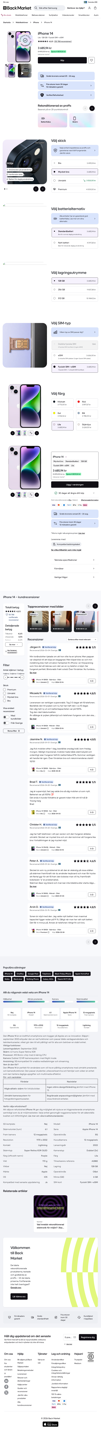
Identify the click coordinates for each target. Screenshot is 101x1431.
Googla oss (16, 1287)
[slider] (5, 677)
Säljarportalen (23, 1366)
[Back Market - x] (6, 1392)
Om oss (7, 1359)
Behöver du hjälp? (76, 8)
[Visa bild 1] (4, 189)
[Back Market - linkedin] (6, 1381)
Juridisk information (59, 1383)
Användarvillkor (57, 1359)
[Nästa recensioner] (95, 942)
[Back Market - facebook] (6, 1387)
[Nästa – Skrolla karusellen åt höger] (92, 108)
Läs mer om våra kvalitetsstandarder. (46, 1116)
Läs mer (81, 533)
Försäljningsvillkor (58, 1363)
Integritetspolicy (58, 1367)
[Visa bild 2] (6, 189)
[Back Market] (17, 8)
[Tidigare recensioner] (88, 942)
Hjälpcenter (22, 1384)
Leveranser (22, 1374)
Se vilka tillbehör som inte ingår (66, 550)
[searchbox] (51, 8)
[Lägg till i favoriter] (91, 60)
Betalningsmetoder (25, 1370)
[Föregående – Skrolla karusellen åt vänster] (85, 108)
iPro (70, 500)
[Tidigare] (13, 433)
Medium (77, 1363)
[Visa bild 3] (31, 433)
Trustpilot (78, 1359)
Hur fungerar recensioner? (12, 651)
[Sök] (36, 8)
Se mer (33, 672)
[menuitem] (21, 15)
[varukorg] (95, 8)
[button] (25, 40)
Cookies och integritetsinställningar (60, 1371)
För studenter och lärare (8, 1366)
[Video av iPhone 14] (25, 70)
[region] (66, 121)
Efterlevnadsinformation (90, 500)
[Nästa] (37, 433)
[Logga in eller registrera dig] (89, 8)
